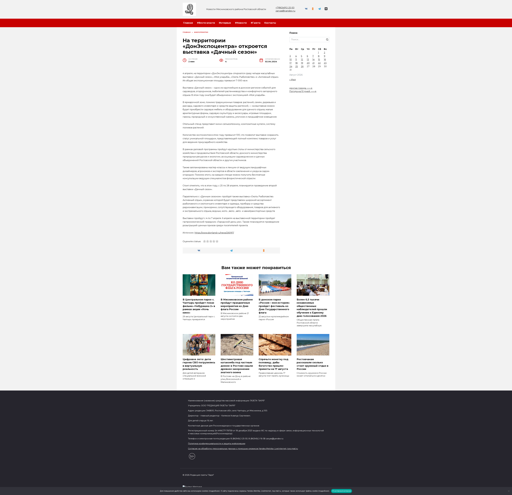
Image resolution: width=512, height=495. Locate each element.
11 (296, 59)
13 (308, 59)
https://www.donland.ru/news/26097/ (214, 233)
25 (296, 66)
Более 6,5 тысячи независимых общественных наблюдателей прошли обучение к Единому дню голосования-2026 (312, 307)
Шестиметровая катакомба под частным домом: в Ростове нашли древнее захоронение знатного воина (237, 366)
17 (290, 63)
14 (313, 59)
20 (308, 63)
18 (296, 63)
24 (290, 66)
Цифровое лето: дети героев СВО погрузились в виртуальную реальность (199, 364)
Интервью (225, 23)
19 (302, 63)
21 (313, 63)
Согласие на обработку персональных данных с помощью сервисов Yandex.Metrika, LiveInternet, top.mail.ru (243, 448)
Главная (188, 23)
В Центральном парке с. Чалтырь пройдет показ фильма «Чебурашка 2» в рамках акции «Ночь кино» (199, 306)
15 (319, 59)
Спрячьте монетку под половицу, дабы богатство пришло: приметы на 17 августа (273, 364)
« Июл (292, 79)
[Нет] (508, 491)
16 (325, 59)
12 (302, 59)
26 (302, 66)
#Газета (255, 23)
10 (290, 59)
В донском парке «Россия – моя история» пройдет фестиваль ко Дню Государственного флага (274, 306)
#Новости (241, 23)
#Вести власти (206, 23)
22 (319, 63)
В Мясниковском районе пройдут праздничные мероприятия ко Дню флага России (237, 304)
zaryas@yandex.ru (285, 11)
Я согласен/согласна (341, 491)
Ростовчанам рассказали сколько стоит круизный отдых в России (312, 364)
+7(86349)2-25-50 (285, 7)
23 (325, 63)
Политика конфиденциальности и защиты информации (216, 443)
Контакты (270, 23)
